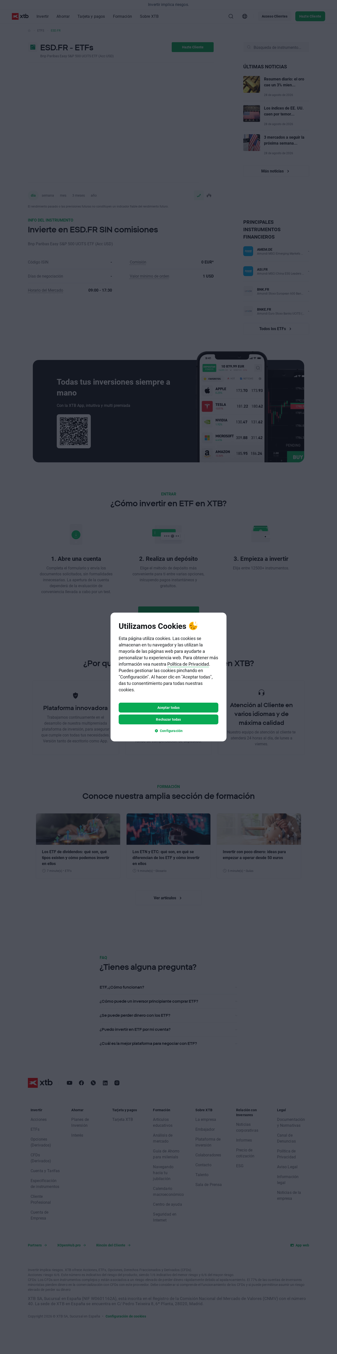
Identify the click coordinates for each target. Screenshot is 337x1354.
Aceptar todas (168, 707)
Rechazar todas (168, 719)
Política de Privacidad (188, 664)
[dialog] (168, 677)
